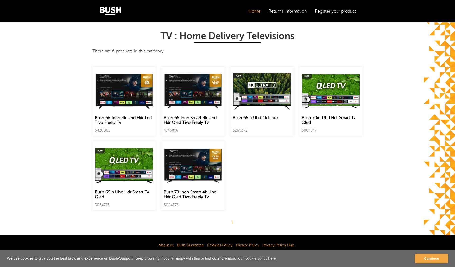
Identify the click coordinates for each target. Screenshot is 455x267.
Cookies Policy (219, 245)
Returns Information (287, 11)
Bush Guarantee (190, 245)
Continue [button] (431, 258)
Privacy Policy (247, 245)
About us (166, 245)
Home (254, 11)
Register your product (335, 11)
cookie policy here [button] (260, 258)
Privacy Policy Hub (278, 245)
